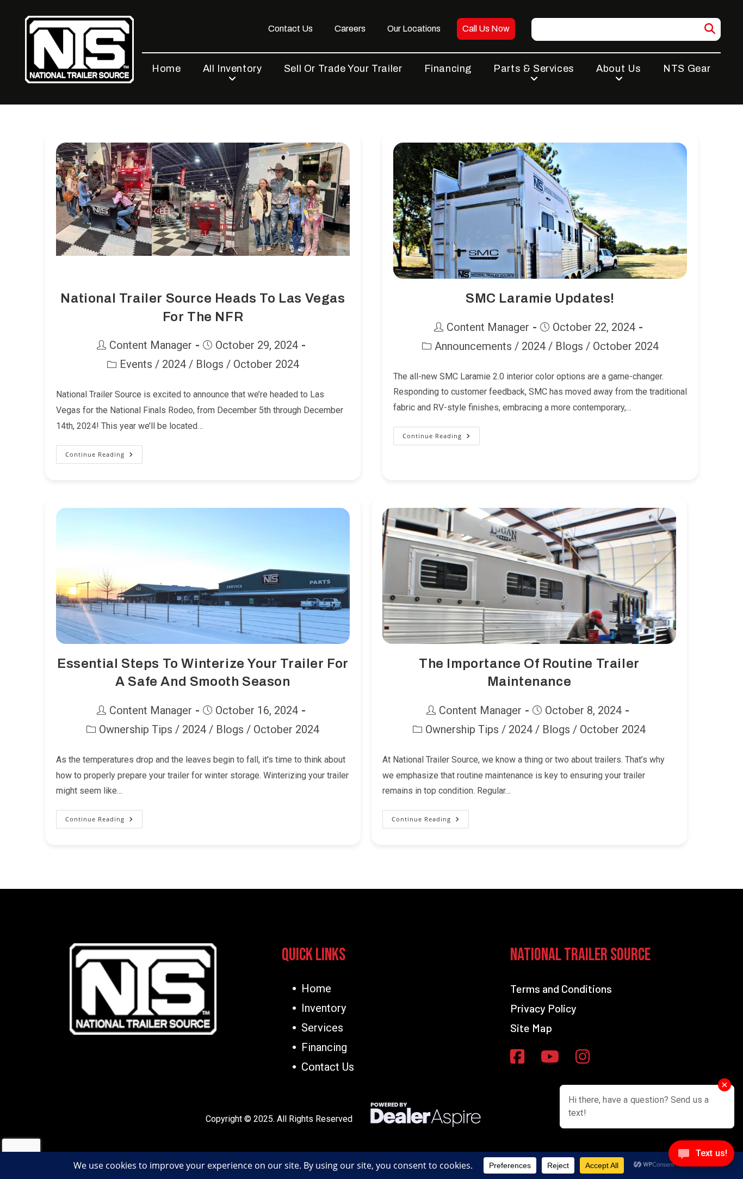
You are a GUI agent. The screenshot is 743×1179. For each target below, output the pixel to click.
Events (136, 364)
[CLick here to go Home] (143, 988)
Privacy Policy (543, 1008)
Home (316, 988)
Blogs (210, 364)
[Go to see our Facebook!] (517, 1057)
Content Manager (150, 345)
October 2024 (266, 364)
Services (322, 1027)
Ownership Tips (135, 729)
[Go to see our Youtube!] (550, 1057)
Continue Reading (104, 457)
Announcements (473, 346)
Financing (324, 1047)
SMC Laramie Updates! (540, 298)
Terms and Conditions (561, 988)
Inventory (323, 1008)
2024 (174, 364)
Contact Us (327, 1066)
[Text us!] (701, 1156)
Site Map (531, 1027)
